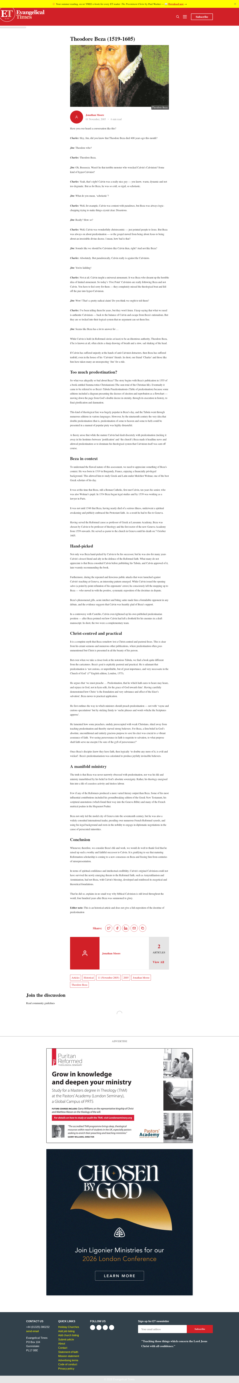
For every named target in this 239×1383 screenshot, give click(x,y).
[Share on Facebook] (117, 928)
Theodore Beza (79, 984)
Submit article (66, 1339)
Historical (89, 977)
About (61, 1343)
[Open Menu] (185, 16)
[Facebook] (92, 1327)
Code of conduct (67, 1364)
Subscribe (202, 17)
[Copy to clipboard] (142, 928)
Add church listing (68, 1335)
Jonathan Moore (95, 115)
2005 (126, 977)
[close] (235, 4)
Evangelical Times (123, 1379)
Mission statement (68, 1356)
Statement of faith (68, 1352)
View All (158, 962)
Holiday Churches (68, 1327)
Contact (62, 1347)
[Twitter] (98, 1327)
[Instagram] (105, 1327)
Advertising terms (68, 1360)
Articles (76, 977)
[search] (177, 16)
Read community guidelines (40, 1003)
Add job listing (66, 1331)
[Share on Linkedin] (125, 928)
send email (32, 1331)
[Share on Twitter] (108, 928)
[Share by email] (134, 928)
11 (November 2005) (108, 977)
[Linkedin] (111, 1327)
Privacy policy (66, 1368)
